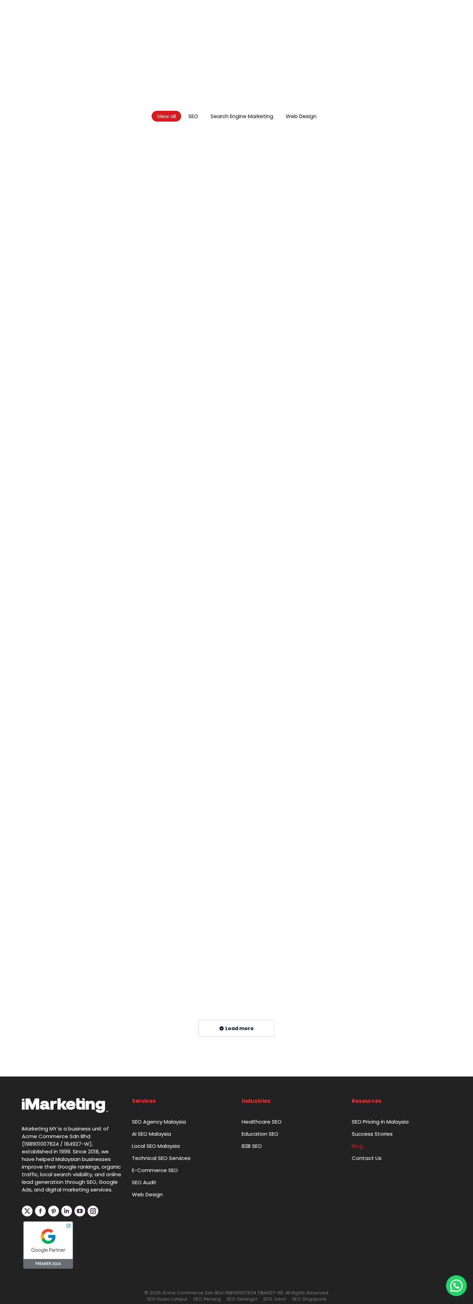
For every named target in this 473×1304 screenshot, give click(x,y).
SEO (193, 252)
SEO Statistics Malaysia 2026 (74, 371)
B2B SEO (252, 1281)
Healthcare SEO (262, 1257)
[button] (456, 1285)
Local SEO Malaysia (156, 1281)
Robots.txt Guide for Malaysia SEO (377, 949)
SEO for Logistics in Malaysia (220, 515)
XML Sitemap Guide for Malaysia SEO (382, 1093)
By (47, 382)
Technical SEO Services (161, 1293)
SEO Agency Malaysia (159, 1257)
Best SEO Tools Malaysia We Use (228, 371)
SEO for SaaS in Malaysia (214, 660)
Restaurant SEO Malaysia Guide (373, 515)
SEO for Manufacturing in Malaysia (378, 660)
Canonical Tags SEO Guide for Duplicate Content (224, 1098)
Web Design (301, 252)
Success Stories (372, 1269)
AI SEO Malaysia (151, 1269)
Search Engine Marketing (242, 252)
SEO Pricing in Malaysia (380, 1257)
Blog (357, 1281)
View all (166, 252)
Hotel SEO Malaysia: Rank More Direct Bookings (78, 665)
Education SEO (260, 1269)
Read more (39, 393)
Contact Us (367, 1293)
